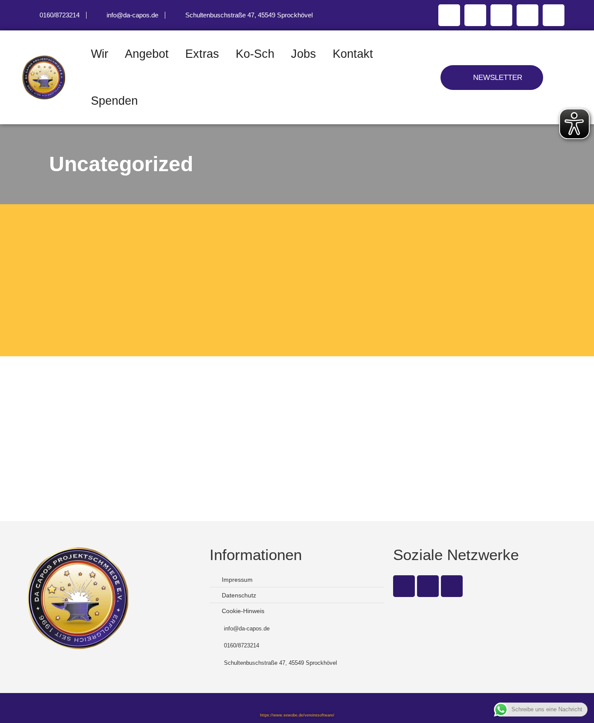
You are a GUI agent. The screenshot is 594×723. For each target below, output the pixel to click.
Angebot (147, 53)
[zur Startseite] (52, 77)
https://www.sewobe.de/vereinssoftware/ (297, 715)
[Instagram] (475, 15)
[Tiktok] (553, 15)
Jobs (303, 53)
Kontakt (353, 53)
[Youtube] (501, 15)
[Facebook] (449, 15)
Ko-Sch (255, 53)
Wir (99, 53)
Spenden (114, 100)
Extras (202, 53)
